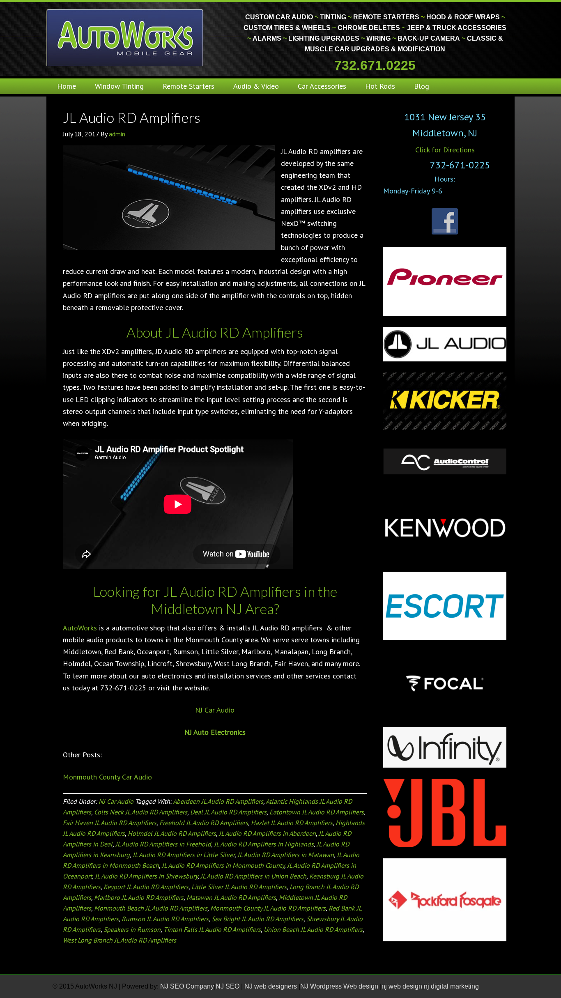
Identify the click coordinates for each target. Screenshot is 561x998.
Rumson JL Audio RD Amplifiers (165, 919)
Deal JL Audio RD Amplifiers (228, 812)
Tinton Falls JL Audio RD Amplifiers (212, 929)
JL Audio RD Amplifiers (131, 117)
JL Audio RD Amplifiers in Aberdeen (267, 833)
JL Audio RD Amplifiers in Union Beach (253, 876)
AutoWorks (80, 627)
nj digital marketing (451, 986)
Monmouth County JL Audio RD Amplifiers (268, 908)
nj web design (402, 986)
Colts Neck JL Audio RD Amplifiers (140, 812)
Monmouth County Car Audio (107, 777)
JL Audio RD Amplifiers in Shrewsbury (146, 876)
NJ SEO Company (187, 986)
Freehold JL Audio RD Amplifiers (203, 823)
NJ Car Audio (215, 710)
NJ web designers (271, 986)
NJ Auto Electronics (215, 732)
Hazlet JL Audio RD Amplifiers (292, 823)
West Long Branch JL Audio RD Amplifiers (119, 940)
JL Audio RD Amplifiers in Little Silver (184, 855)
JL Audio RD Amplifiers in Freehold (163, 844)
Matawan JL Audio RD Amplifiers (231, 897)
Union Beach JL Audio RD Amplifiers (313, 929)
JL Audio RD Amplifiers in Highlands (264, 844)
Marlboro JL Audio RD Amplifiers (139, 897)
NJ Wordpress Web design (340, 986)
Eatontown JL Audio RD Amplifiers (316, 812)
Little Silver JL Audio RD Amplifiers (239, 887)
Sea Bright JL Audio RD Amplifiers (257, 919)
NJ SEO (228, 986)
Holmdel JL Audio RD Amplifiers (172, 833)
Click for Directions (445, 149)
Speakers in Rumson (132, 929)
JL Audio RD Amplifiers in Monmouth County (223, 865)
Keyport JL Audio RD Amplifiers (146, 887)
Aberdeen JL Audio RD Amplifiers (218, 801)
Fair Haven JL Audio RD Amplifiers (109, 823)
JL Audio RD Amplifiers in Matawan (285, 855)
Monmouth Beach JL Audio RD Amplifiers (150, 908)
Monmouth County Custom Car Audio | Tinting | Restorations (125, 37)
